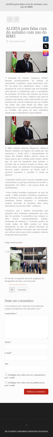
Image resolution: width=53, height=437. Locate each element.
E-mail (8, 353)
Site (6, 363)
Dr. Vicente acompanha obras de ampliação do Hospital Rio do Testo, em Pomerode (24, 279)
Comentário (11, 313)
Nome (8, 342)
